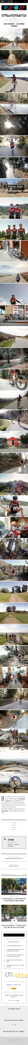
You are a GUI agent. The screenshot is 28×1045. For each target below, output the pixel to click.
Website (10, 844)
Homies (10, 19)
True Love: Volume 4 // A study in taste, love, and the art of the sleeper (14, 926)
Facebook (14, 822)
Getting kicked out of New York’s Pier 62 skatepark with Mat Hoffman (14, 900)
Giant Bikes (4, 811)
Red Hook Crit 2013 (14, 865)
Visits (20, 19)
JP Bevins (14, 18)
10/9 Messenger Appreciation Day (14, 945)
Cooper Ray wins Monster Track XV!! (14, 857)
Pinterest (14, 827)
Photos (15, 19)
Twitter (16, 844)
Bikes (6, 19)
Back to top (13, 1041)
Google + (14, 829)
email (18, 1000)
